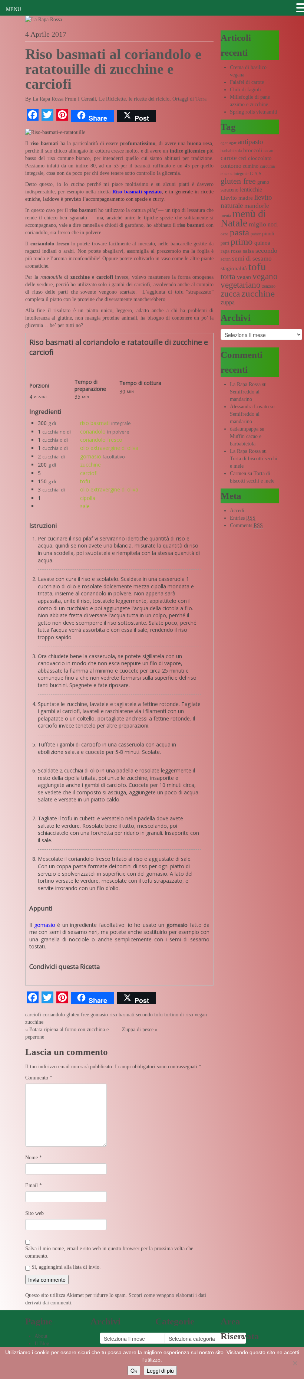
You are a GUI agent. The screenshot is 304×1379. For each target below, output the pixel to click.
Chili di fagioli (245, 89)
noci (273, 224)
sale (85, 506)
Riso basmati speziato (137, 192)
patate (256, 233)
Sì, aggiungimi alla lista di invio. (65, 1267)
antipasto (250, 142)
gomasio (90, 456)
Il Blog (41, 1343)
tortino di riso (178, 1014)
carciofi (89, 473)
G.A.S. (256, 173)
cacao (268, 150)
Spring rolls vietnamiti (253, 112)
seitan (226, 259)
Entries (242, 518)
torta (228, 276)
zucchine (90, 464)
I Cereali (87, 99)
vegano (265, 276)
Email (33, 1185)
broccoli (252, 150)
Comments (246, 525)
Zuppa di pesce (137, 1029)
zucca (230, 293)
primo (242, 241)
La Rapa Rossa (48, 99)
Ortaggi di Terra (189, 99)
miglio (257, 224)
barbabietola (231, 150)
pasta (239, 232)
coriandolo (93, 431)
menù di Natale (243, 218)
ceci (242, 158)
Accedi (237, 510)
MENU (13, 9)
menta (226, 215)
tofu (85, 481)
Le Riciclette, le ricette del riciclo (134, 99)
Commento (38, 1078)
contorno (231, 166)
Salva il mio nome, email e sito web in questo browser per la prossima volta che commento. (109, 1252)
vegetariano (241, 285)
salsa (248, 251)
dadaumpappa (244, 429)
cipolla (87, 497)
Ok (133, 1370)
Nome (33, 1157)
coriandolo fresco (101, 439)
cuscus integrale (234, 173)
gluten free (77, 1014)
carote (229, 157)
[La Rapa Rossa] (43, 19)
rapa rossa (231, 251)
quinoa (262, 243)
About (40, 1336)
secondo (144, 1014)
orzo (224, 234)
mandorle (256, 205)
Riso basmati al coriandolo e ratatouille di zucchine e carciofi (113, 69)
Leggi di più (160, 1370)
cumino (250, 166)
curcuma (267, 166)
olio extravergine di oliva (109, 447)
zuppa (228, 302)
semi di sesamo (252, 258)
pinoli (268, 233)
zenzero (268, 286)
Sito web (34, 1213)
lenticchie (251, 189)
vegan (201, 1014)
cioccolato (260, 158)
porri (225, 243)
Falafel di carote (247, 82)
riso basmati (95, 423)
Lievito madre (237, 198)
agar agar (229, 143)
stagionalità (234, 268)
